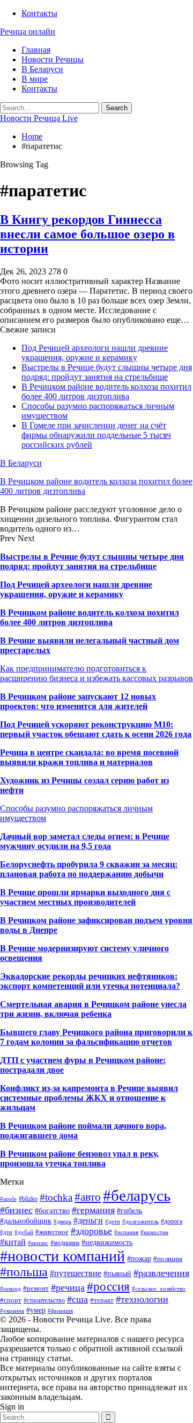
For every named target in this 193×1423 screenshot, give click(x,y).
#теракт (102, 1300)
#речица (68, 1287)
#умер (36, 1310)
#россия (108, 1286)
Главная (35, 49)
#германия (93, 1210)
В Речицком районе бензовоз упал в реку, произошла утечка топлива (79, 1158)
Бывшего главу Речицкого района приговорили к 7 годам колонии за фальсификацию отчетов (96, 1037)
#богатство (52, 1210)
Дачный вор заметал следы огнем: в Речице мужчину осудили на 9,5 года (84, 841)
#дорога (171, 1221)
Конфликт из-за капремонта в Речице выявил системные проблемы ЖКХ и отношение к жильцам (89, 1098)
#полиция (167, 1259)
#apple (8, 1199)
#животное (52, 1232)
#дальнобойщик (25, 1220)
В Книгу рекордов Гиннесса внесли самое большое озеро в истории (87, 234)
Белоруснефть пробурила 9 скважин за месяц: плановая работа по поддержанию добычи (88, 869)
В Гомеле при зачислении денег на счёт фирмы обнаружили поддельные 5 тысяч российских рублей (96, 435)
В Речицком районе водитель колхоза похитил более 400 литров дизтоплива (106, 391)
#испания (126, 1232)
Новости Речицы (52, 59)
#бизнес (16, 1210)
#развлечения (161, 1273)
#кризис (38, 1243)
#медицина (64, 1243)
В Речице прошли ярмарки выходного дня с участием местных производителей (85, 897)
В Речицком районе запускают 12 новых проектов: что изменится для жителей (78, 701)
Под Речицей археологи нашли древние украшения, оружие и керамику (94, 352)
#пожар (139, 1259)
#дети (112, 1221)
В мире (34, 78)
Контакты (39, 13)
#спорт (10, 1300)
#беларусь (136, 1195)
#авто (88, 1197)
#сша (77, 1299)
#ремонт (36, 1288)
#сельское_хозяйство (158, 1289)
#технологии (142, 1299)
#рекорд (10, 1289)
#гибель (129, 1210)
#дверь (62, 1221)
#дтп (6, 1232)
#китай (13, 1242)
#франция (60, 1311)
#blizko (28, 1198)
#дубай (23, 1232)
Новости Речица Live (39, 118)
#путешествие (75, 1273)
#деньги (88, 1220)
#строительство (44, 1300)
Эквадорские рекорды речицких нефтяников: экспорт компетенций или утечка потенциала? (90, 981)
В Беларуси (42, 69)
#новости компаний (62, 1256)
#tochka (56, 1197)
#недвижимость (106, 1242)
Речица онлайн (27, 31)
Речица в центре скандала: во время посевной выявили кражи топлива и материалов (89, 757)
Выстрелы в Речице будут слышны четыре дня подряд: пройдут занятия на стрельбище (106, 372)
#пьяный (117, 1274)
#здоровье (91, 1231)
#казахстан (154, 1232)
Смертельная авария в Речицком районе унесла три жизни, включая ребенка (93, 1009)
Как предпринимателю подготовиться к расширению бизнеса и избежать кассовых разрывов (96, 673)
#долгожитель (140, 1221)
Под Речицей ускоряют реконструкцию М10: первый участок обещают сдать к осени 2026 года (95, 729)
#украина (12, 1311)
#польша (24, 1272)
